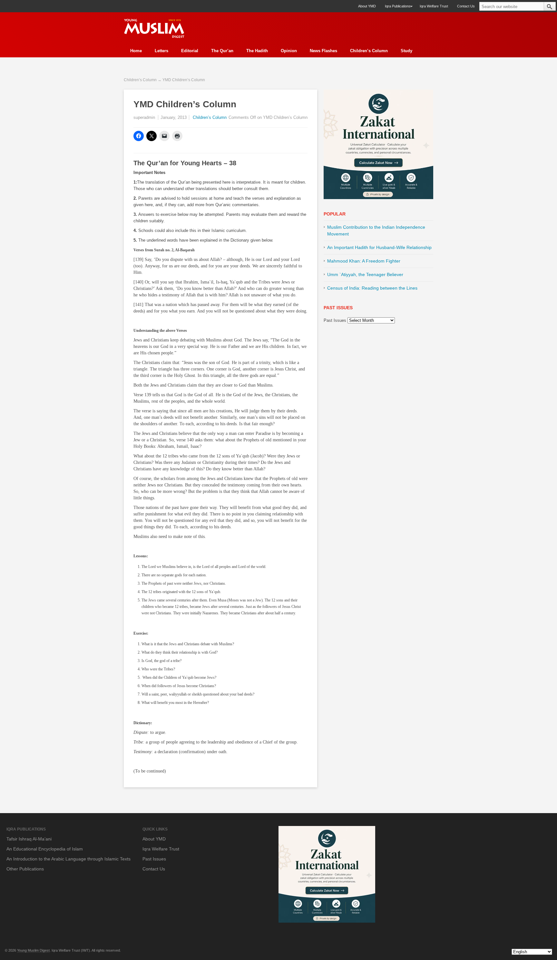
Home (136, 50)
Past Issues (335, 320)
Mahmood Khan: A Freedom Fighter (363, 261)
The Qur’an (222, 50)
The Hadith (257, 50)
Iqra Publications (395, 8)
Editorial (189, 50)
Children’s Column (369, 50)
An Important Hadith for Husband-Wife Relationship (379, 247)
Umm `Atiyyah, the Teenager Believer (365, 274)
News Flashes (323, 50)
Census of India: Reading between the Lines (372, 288)
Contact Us (466, 6)
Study (406, 50)
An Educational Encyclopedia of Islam (44, 848)
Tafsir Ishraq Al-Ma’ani (29, 838)
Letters (161, 50)
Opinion (289, 50)
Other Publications (25, 868)
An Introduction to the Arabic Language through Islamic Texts (68, 858)
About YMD (367, 6)
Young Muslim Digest (33, 950)
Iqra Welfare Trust (434, 6)
